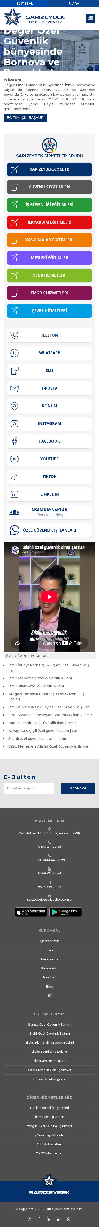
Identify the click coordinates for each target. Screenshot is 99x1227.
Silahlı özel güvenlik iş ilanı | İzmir (37, 738)
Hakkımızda (49, 959)
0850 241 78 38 (49, 873)
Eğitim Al (25, 3)
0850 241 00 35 (49, 846)
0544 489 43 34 (49, 887)
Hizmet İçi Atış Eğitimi (49, 1079)
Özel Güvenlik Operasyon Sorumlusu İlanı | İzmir (50, 715)
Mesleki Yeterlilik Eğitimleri (49, 1108)
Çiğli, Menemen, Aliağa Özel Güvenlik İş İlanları (48, 746)
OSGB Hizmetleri (49, 1144)
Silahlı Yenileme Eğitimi (49, 1061)
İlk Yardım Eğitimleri (49, 1117)
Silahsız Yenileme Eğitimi (49, 1051)
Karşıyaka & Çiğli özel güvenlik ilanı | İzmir (44, 731)
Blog (49, 986)
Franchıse (49, 977)
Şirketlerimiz (49, 941)
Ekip (50, 950)
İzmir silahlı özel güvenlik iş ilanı (36, 686)
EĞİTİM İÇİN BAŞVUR (25, 118)
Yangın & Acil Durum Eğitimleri (49, 1126)
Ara (75, 3)
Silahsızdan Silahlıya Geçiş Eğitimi (49, 1042)
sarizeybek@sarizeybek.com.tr (49, 899)
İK (49, 995)
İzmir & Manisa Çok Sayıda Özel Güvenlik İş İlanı (49, 707)
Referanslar (49, 968)
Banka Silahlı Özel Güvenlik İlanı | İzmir (42, 723)
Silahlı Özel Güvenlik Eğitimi (49, 1033)
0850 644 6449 (45, 860)
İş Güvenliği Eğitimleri (50, 1135)
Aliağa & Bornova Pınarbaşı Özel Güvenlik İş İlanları (46, 696)
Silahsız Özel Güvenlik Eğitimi (49, 1024)
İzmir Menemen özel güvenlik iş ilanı (40, 678)
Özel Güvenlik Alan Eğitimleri (49, 1070)
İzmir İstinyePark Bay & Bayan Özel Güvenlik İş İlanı (48, 667)
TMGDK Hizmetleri (49, 1153)
